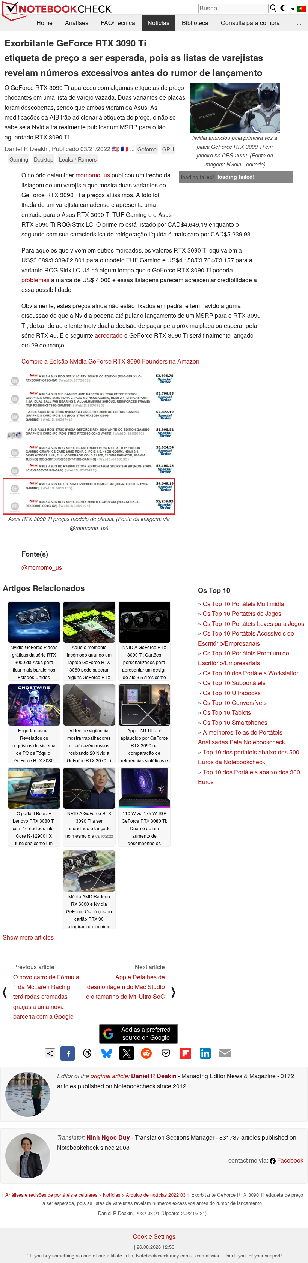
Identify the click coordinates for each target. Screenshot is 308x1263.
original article (109, 1075)
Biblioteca (195, 22)
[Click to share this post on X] (126, 1053)
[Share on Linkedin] (205, 1053)
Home (44, 22)
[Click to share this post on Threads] (87, 1053)
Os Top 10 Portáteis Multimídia (243, 603)
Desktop (43, 159)
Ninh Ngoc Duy (108, 1137)
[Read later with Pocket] (166, 1053)
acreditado (109, 335)
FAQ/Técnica (118, 22)
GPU (168, 149)
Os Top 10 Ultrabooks (232, 692)
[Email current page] (225, 1053)
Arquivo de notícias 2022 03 (156, 1194)
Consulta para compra (250, 22)
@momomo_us (41, 567)
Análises (76, 22)
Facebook (289, 1160)
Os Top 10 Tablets (227, 712)
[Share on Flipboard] (185, 1053)
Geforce (147, 149)
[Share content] (50, 1053)
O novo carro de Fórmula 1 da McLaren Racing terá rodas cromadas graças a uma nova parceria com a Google (46, 997)
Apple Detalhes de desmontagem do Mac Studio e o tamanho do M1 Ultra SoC (125, 987)
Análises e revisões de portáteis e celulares (51, 1194)
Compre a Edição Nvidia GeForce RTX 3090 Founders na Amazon (110, 361)
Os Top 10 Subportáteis (234, 682)
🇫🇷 (124, 148)
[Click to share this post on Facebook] (67, 1053)
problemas (35, 279)
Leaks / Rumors (78, 159)
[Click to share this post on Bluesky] (107, 1053)
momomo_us (92, 175)
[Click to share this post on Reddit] (146, 1053)
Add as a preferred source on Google (146, 1033)
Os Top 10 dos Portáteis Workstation (251, 673)
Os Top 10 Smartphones (235, 722)
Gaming (18, 159)
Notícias (158, 22)
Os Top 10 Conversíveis (235, 702)
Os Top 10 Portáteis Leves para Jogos (253, 623)
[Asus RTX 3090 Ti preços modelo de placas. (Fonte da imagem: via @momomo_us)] (89, 443)
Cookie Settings (154, 1236)
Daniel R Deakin (154, 1075)
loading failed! (197, 177)
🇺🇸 (115, 148)
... (299, 22)
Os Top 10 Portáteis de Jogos (242, 613)
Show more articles (28, 937)
